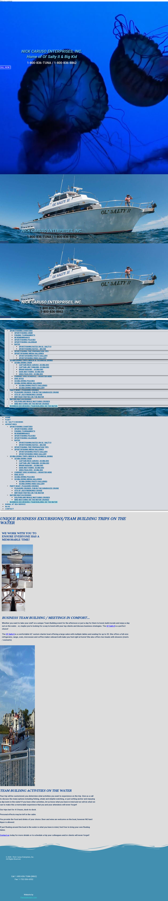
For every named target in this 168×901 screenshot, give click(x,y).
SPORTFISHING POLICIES (24, 340)
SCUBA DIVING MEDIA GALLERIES (28, 383)
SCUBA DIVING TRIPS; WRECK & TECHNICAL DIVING (31, 360)
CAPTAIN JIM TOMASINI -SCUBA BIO (34, 367)
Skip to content (6, 1)
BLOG (8, 411)
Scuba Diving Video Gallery (32, 388)
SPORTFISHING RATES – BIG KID (32, 349)
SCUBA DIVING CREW (23, 363)
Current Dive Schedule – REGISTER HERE (33, 376)
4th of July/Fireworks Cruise (28, 395)
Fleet (9, 323)
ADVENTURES (12, 328)
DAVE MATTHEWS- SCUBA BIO (31, 372)
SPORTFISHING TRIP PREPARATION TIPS (31, 351)
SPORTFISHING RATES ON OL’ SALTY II (35, 347)
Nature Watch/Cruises (20, 399)
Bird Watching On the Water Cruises (31, 404)
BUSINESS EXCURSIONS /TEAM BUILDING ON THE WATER (33, 406)
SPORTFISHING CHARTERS (21, 331)
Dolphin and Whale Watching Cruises (32, 401)
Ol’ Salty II (111, 626)
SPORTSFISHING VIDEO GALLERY (33, 358)
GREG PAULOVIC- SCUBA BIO (31, 374)
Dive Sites (19, 379)
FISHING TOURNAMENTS (24, 335)
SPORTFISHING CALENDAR (25, 342)
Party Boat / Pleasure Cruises (24, 390)
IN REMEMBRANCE (22, 337)
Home (9, 321)
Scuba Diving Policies (24, 381)
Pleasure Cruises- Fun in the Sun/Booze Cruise (36, 392)
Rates (17, 344)
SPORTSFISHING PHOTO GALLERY (33, 356)
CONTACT (10, 413)
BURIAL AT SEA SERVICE (17, 408)
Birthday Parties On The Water (29, 397)
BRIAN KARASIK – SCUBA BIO (31, 369)
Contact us (4, 835)
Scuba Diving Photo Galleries (33, 385)
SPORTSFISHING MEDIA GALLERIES (29, 353)
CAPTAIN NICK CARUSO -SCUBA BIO (34, 365)
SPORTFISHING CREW (23, 333)
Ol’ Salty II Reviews (15, 326)
